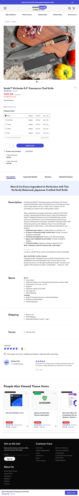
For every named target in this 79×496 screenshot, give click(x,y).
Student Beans (60, 460)
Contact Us (39, 455)
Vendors (7, 481)
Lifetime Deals (42, 15)
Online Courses (27, 15)
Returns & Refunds (61, 448)
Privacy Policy (41, 460)
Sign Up (9, 459)
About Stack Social (10, 471)
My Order (39, 448)
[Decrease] (6, 146)
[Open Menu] (6, 8)
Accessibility (59, 453)
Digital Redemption (43, 450)
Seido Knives (12, 107)
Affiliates (7, 478)
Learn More (29, 151)
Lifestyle (7, 22)
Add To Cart (30, 145)
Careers (7, 484)
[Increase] (13, 146)
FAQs (38, 458)
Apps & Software (11, 15)
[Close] (72, 2)
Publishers (7, 476)
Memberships (57, 15)
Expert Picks (8, 473)
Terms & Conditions (62, 450)
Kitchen (14, 22)
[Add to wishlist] (75, 88)
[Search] (69, 8)
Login (38, 453)
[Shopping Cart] (73, 8)
